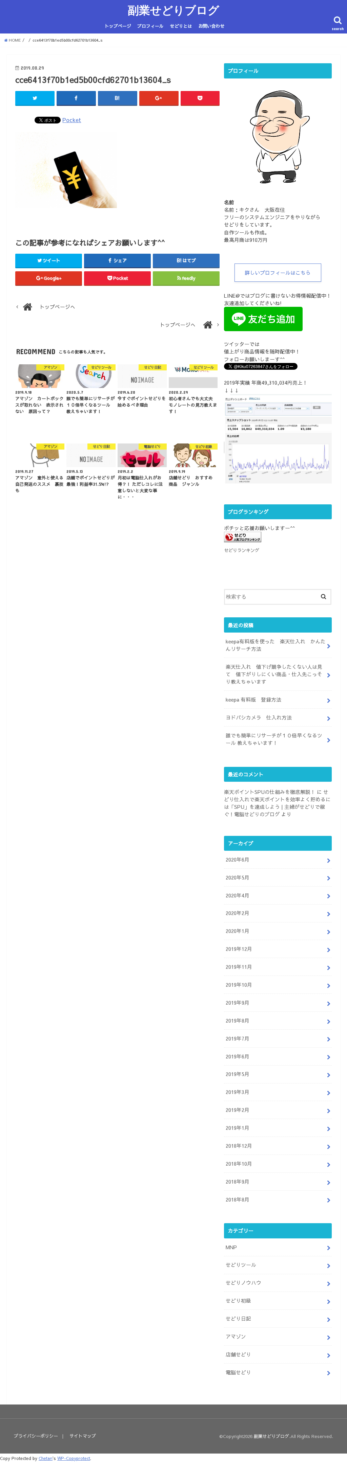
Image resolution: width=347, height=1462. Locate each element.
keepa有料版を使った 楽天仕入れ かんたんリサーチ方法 (276, 645)
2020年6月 (237, 859)
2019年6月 (237, 1056)
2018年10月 (239, 1163)
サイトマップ (82, 1436)
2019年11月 (239, 966)
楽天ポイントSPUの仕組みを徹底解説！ (269, 792)
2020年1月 (237, 931)
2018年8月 (237, 1199)
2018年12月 (239, 1145)
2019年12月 (239, 948)
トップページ (118, 26)
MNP (231, 1247)
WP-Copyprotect (73, 1458)
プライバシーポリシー (36, 1436)
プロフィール (150, 26)
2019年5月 (237, 1074)
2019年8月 (237, 1020)
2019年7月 (237, 1038)
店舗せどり (238, 1354)
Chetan (46, 1458)
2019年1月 (237, 1127)
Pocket (71, 119)
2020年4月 (237, 895)
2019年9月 (237, 1002)
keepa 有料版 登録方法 (253, 699)
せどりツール (241, 1264)
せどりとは (181, 26)
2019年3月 (237, 1092)
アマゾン (236, 1336)
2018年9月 (237, 1181)
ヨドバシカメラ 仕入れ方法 (259, 717)
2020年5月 (237, 877)
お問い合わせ (211, 26)
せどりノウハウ (243, 1282)
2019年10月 (239, 984)
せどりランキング (241, 550)
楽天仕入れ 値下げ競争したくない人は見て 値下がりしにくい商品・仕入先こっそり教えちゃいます (274, 674)
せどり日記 (238, 1318)
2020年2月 (237, 913)
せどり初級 (238, 1300)
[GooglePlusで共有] (159, 98)
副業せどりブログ (173, 10)
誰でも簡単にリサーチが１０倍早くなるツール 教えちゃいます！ (274, 739)
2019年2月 (237, 1109)
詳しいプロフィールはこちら (278, 272)
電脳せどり (238, 1372)
